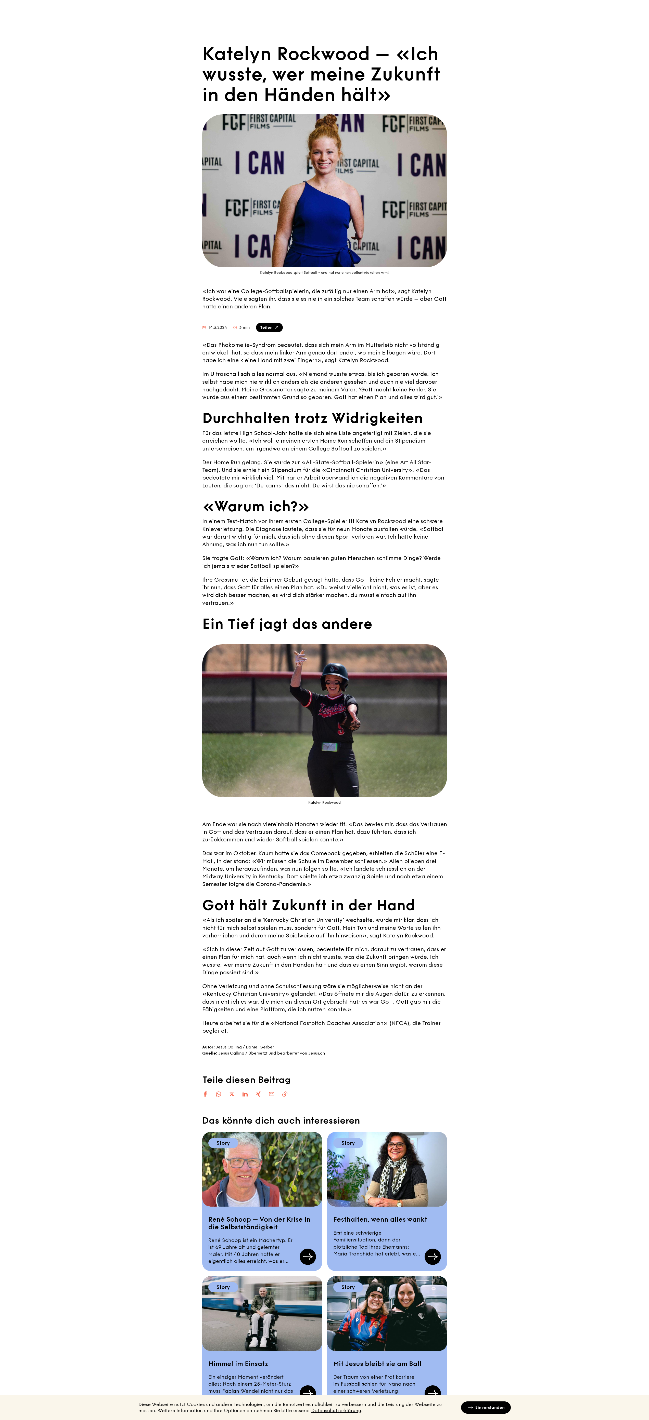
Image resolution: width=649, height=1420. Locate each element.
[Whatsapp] (218, 1094)
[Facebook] (205, 1094)
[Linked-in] (245, 1094)
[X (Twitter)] (232, 1094)
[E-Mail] (272, 1094)
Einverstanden (490, 1407)
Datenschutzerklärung (336, 1410)
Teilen (266, 327)
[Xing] (258, 1094)
